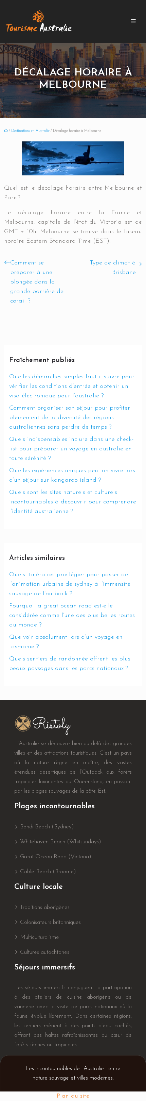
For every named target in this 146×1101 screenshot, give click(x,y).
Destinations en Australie (30, 131)
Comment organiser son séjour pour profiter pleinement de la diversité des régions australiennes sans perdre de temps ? (69, 417)
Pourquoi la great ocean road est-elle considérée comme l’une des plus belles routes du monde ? (72, 615)
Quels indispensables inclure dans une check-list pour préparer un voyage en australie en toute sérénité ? (71, 449)
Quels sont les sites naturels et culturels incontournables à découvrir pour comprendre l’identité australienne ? (72, 502)
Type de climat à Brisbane (113, 268)
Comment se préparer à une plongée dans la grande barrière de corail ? (36, 282)
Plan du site (73, 1096)
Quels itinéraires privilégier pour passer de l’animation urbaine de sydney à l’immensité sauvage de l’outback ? (69, 584)
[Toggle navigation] (133, 21)
